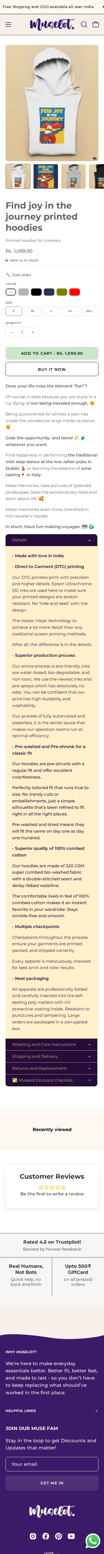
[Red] (74, 292)
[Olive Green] (62, 292)
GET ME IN (52, 1483)
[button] (83, 24)
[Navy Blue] (49, 292)
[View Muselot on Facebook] (46, 1536)
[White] (11, 292)
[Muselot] (52, 24)
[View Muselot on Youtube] (71, 1536)
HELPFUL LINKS (21, 1411)
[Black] (36, 292)
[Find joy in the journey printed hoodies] (18, 176)
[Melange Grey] (23, 292)
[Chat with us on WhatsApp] (93, 1547)
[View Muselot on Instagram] (33, 1536)
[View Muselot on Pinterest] (58, 1536)
